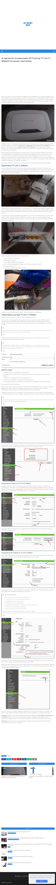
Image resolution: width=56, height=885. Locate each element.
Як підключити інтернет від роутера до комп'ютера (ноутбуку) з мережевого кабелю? (26, 837)
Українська (19, 876)
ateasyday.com (4, 882)
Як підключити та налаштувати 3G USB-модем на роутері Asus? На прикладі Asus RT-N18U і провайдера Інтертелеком (30, 845)
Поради (6, 55)
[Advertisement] (28, 10)
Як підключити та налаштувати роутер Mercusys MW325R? (20, 856)
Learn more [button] (48, 877)
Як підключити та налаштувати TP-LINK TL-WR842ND (19, 850)
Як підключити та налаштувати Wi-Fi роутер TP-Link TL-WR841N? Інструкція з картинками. (13, 777)
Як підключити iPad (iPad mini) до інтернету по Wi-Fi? (19, 831)
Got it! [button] (41, 881)
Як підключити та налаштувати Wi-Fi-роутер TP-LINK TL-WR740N (41, 777)
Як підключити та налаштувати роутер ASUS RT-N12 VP (19, 862)
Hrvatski (26, 876)
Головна (2, 55)
